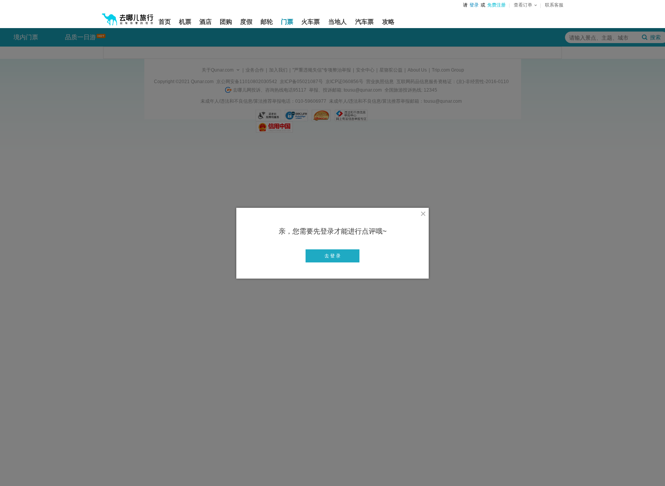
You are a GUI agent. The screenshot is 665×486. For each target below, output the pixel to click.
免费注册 (496, 5)
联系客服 (554, 5)
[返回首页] (128, 16)
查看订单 (523, 5)
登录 (474, 5)
